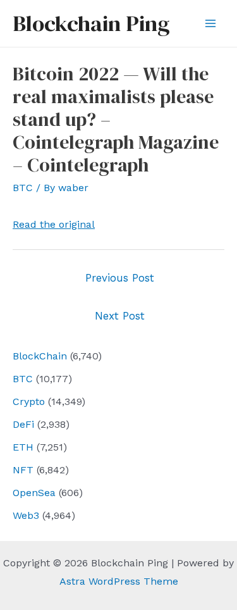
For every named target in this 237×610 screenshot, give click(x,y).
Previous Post (119, 277)
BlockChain (40, 356)
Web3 (26, 515)
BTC (23, 379)
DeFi (23, 424)
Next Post (120, 315)
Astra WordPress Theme (118, 581)
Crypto (29, 401)
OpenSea (34, 493)
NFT (23, 470)
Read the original (54, 224)
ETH (23, 447)
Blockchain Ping (91, 23)
